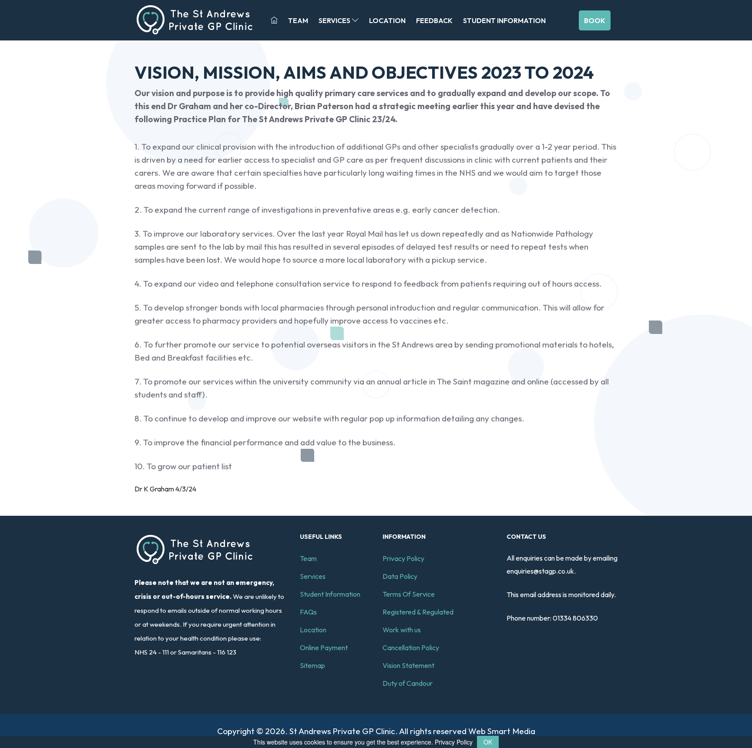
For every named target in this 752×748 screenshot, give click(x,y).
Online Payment (324, 647)
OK (487, 742)
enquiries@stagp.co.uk (540, 571)
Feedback (434, 20)
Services (335, 20)
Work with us (402, 629)
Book (594, 20)
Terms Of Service (409, 594)
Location (387, 20)
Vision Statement (408, 665)
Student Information (504, 20)
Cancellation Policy (411, 647)
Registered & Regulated (418, 612)
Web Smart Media (501, 731)
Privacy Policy (403, 558)
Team (298, 20)
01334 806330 (575, 618)
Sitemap (312, 665)
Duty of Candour (408, 683)
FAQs (308, 612)
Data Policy (400, 576)
